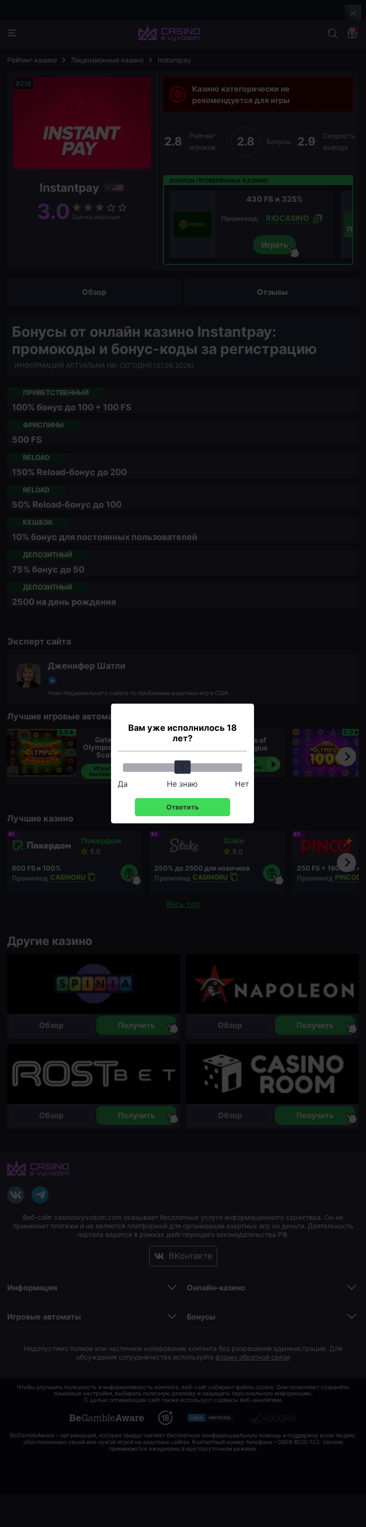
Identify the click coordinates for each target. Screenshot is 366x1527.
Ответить (182, 807)
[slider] (182, 767)
